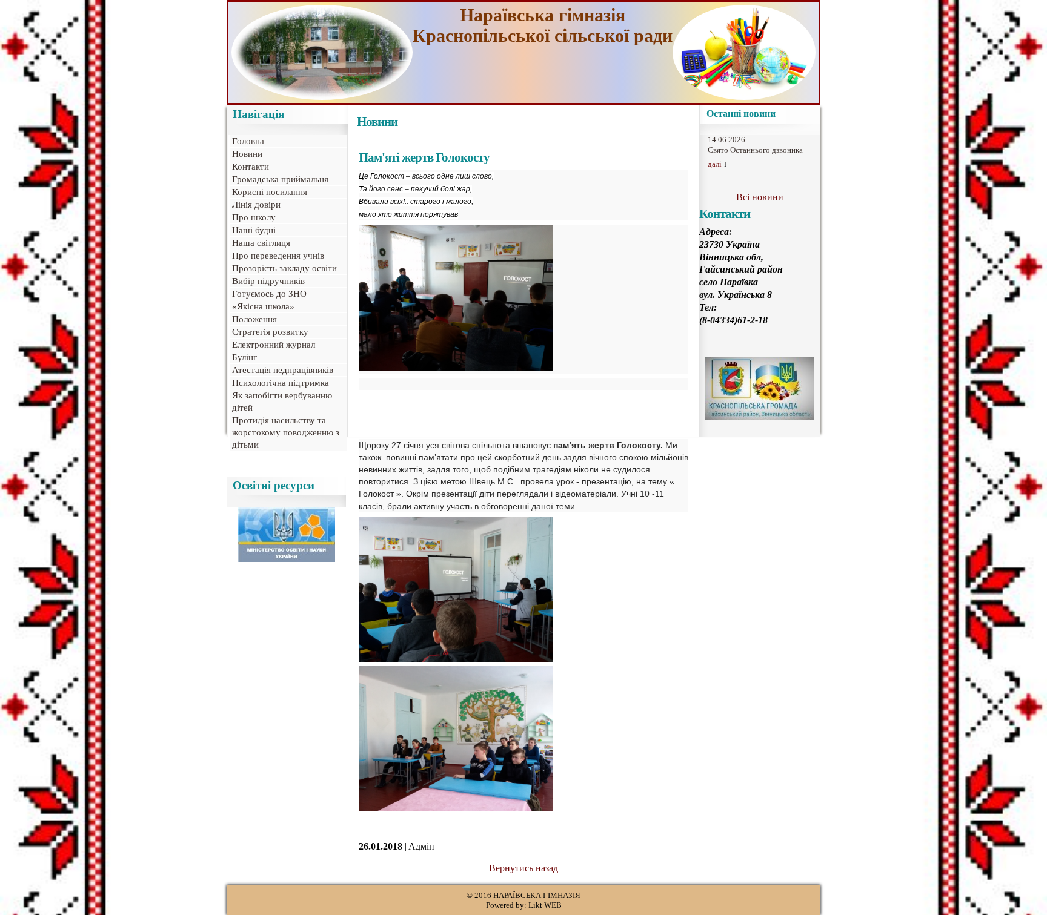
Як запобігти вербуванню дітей (282, 401)
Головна (248, 141)
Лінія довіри (256, 205)
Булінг (244, 357)
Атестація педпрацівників (282, 370)
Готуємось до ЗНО (269, 294)
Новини (247, 154)
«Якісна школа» (263, 306)
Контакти (250, 166)
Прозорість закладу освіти (284, 268)
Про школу (254, 217)
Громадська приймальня (280, 179)
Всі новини (759, 197)
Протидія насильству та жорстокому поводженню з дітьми (285, 432)
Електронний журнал (273, 344)
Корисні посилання (269, 192)
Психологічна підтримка (280, 383)
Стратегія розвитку (270, 332)
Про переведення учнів (278, 255)
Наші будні (254, 230)
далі (715, 163)
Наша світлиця (261, 243)
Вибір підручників (268, 281)
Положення (254, 319)
